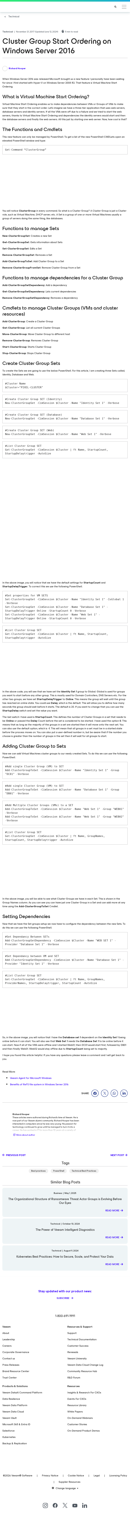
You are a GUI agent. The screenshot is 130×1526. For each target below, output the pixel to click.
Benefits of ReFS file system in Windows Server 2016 (39, 1084)
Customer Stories (77, 1424)
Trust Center (9, 1377)
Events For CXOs (76, 1399)
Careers (7, 1346)
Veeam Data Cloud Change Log (85, 1365)
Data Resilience (11, 1399)
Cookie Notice (76, 1475)
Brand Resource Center (15, 1371)
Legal (97, 1475)
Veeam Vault (9, 1418)
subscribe (63, 1298)
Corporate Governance (15, 1352)
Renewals (72, 1352)
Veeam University (77, 1358)
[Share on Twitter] (104, 1093)
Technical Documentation (82, 1339)
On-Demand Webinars (80, 1418)
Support (72, 1333)
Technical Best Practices (84, 1171)
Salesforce (8, 1431)
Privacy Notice (50, 1475)
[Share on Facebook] (95, 1093)
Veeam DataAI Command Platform (22, 1392)
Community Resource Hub (82, 1371)
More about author (25, 1135)
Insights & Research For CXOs (84, 1392)
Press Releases (10, 1365)
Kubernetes (9, 1437)
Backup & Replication (14, 1443)
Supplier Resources (69, 1482)
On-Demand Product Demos (83, 1431)
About (5, 1333)
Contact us (8, 1358)
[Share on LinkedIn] (124, 1093)
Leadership (8, 1339)
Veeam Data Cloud (13, 1411)
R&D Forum (73, 1377)
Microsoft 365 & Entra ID (16, 1424)
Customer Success (77, 1346)
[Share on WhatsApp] (114, 1093)
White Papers (75, 1411)
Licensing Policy (118, 1475)
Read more (112, 1210)
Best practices (38, 1171)
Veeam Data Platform (14, 1405)
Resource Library (77, 1405)
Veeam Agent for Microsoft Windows (31, 1078)
